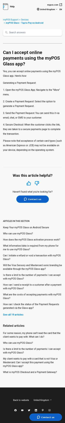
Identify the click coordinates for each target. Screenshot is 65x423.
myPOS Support (10, 19)
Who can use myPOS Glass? (18, 233)
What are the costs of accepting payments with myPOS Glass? (32, 296)
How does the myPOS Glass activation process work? (31, 239)
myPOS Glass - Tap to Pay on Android (24, 23)
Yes (29, 183)
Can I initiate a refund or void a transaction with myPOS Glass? (32, 257)
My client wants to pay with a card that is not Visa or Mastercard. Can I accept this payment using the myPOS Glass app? (30, 362)
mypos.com (52, 5)
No (36, 183)
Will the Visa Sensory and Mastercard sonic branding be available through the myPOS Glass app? (32, 267)
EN (60, 9)
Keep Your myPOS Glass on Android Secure (26, 227)
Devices (25, 19)
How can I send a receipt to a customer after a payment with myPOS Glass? (32, 286)
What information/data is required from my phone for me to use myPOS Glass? (30, 247)
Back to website (21, 400)
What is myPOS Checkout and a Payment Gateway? (30, 372)
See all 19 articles (13, 314)
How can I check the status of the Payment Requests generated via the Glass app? (31, 306)
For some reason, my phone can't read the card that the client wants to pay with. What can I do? (31, 335)
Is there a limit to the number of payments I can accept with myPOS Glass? (31, 277)
